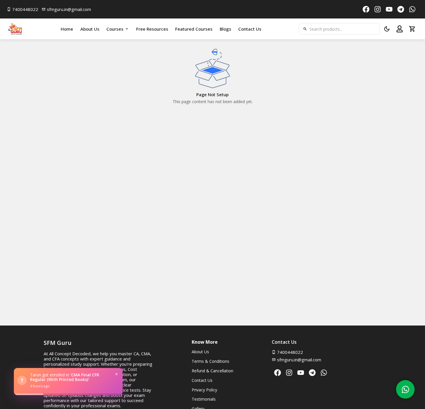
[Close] (116, 374)
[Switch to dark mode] (387, 29)
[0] (412, 29)
